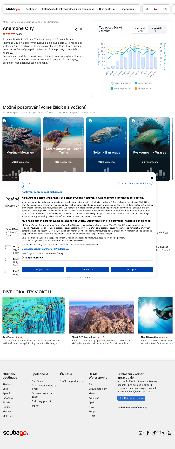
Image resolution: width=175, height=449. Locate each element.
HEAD (92, 416)
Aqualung (94, 397)
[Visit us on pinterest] (155, 433)
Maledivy (8, 416)
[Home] (13, 9)
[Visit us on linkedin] (162, 433)
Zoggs (92, 411)
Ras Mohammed (51, 22)
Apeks (92, 402)
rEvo (91, 406)
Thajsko (7, 384)
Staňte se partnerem (71, 381)
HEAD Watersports (98, 375)
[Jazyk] (155, 9)
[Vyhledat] (147, 9)
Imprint (35, 405)
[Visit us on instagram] (141, 433)
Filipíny (6, 406)
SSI (90, 384)
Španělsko (8, 393)
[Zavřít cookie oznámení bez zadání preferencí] (152, 178)
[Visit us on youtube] (169, 433)
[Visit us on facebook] (148, 433)
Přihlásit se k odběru (131, 398)
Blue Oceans (38, 381)
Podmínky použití (41, 401)
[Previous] (5, 149)
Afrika (6, 22)
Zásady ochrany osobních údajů (135, 183)
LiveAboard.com (98, 388)
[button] (27, 184)
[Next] (169, 149)
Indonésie (8, 397)
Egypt (13, 22)
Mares (92, 393)
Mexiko (7, 411)
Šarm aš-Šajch (33, 22)
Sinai (21, 22)
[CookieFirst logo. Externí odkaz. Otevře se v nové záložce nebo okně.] (23, 187)
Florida (6, 402)
